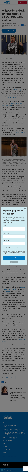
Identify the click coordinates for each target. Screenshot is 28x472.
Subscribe (14, 258)
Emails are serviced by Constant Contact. (14, 253)
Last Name (6, 240)
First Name (6, 233)
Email (4, 225)
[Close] (26, 208)
